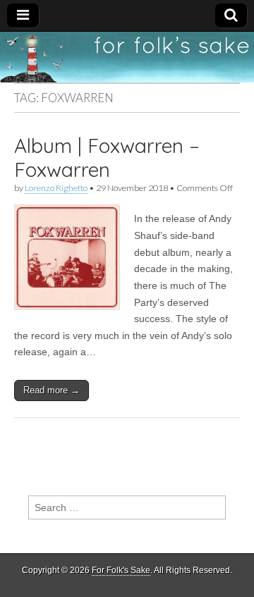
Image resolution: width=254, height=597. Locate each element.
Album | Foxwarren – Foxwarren (107, 157)
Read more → (51, 390)
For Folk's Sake (121, 570)
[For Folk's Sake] (127, 57)
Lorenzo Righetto (56, 188)
